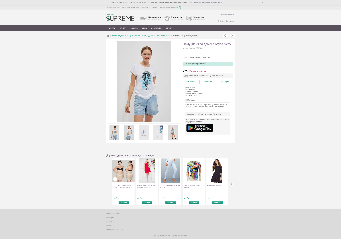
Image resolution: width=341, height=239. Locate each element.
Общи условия (113, 214)
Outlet (169, 28)
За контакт (145, 7)
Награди (154, 7)
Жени (144, 36)
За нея (123, 28)
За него (134, 28)
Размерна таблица (197, 71)
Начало (112, 28)
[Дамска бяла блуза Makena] (232, 35)
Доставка (208, 82)
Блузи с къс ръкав (162, 36)
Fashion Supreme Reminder (169, 7)
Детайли (124, 202)
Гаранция (224, 82)
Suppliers (111, 221)
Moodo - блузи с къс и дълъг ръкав (125, 36)
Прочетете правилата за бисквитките (207, 2)
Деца (144, 28)
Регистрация (230, 21)
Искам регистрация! (227, 14)
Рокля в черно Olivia (214, 185)
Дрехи (150, 36)
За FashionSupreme (112, 7)
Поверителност (113, 218)
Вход (221, 21)
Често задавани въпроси (130, 7)
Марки (109, 225)
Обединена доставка (115, 229)
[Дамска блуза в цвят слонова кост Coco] (225, 35)
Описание (191, 82)
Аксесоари (156, 28)
